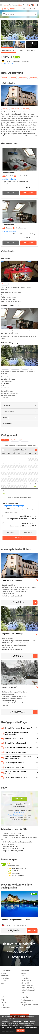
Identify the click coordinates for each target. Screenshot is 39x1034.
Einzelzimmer (24, 440)
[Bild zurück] (4, 30)
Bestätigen (20, 1030)
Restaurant (5, 284)
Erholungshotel (23, 77)
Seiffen (24, 925)
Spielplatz (24, 368)
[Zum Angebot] (35, 602)
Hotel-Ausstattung (8, 50)
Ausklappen (28, 868)
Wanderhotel (33, 77)
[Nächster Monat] (35, 449)
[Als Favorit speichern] (37, 580)
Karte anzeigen (20, 799)
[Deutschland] (3, 61)
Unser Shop (5, 978)
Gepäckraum (26, 108)
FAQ (2, 1000)
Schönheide (25, 61)
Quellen (3, 981)
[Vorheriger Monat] (3, 449)
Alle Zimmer (5, 440)
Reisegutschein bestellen (29, 1005)
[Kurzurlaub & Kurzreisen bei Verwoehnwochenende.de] (12, 5)
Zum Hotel (32, 930)
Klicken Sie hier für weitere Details (28, 1027)
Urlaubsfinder (5, 1007)
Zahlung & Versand (27, 985)
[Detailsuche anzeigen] (19, 14)
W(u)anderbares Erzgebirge (12, 634)
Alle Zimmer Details (9, 179)
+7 (31, 368)
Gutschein (28, 532)
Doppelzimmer (14, 440)
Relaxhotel (13, 77)
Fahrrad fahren (15, 368)
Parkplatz (4, 108)
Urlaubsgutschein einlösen (26, 1001)
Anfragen (10, 193)
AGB (22, 976)
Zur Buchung (28, 193)
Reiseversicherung (26, 983)
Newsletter (4, 976)
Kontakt (3, 973)
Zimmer (20, 50)
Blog (2, 1005)
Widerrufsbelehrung (27, 988)
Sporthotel (4, 77)
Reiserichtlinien (25, 981)
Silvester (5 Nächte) (9, 687)
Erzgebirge (16, 61)
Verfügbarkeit (30, 50)
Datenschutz (24, 978)
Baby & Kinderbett (14, 108)
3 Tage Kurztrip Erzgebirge (11, 580)
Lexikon (3, 1002)
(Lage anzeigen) (8, 63)
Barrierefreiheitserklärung (27, 991)
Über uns (4, 983)
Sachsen (8, 61)
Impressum (24, 973)
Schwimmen (5, 368)
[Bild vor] (34, 30)
